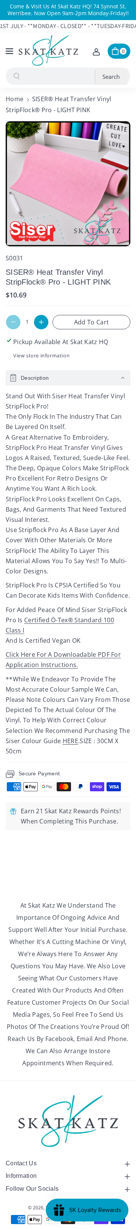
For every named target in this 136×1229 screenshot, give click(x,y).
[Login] (96, 51)
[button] (10, 50)
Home (14, 99)
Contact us (21, 1163)
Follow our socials (32, 1188)
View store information (41, 355)
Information (21, 1176)
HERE (70, 741)
